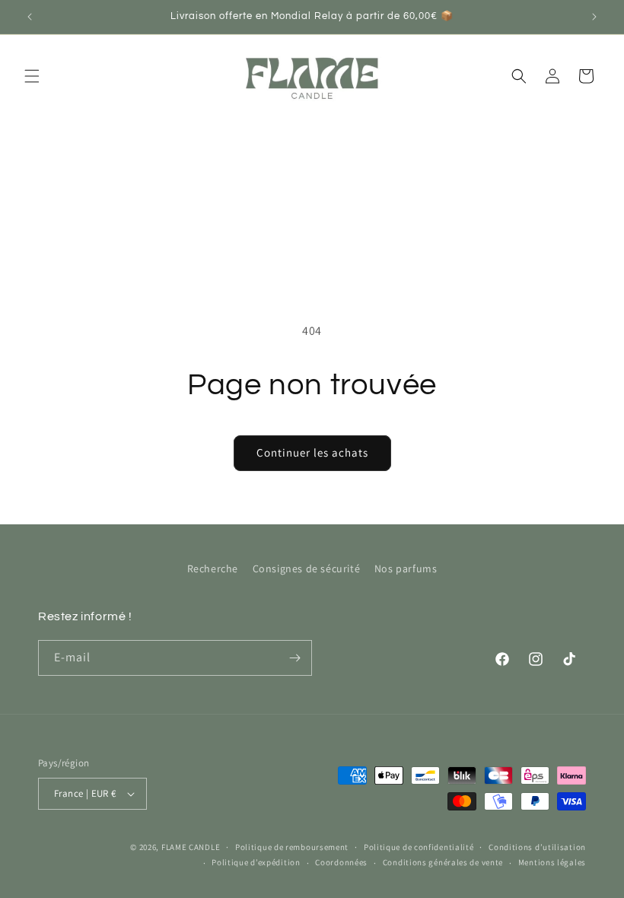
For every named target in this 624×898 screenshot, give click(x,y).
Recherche (212, 568)
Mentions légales (552, 862)
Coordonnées (341, 862)
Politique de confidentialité (419, 847)
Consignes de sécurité (307, 568)
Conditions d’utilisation (537, 847)
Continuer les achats (312, 452)
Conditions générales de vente (443, 862)
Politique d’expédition (256, 862)
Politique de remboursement (292, 847)
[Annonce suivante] (594, 16)
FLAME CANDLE (190, 847)
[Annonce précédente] (29, 16)
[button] (32, 76)
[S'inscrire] (294, 658)
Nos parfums (406, 568)
